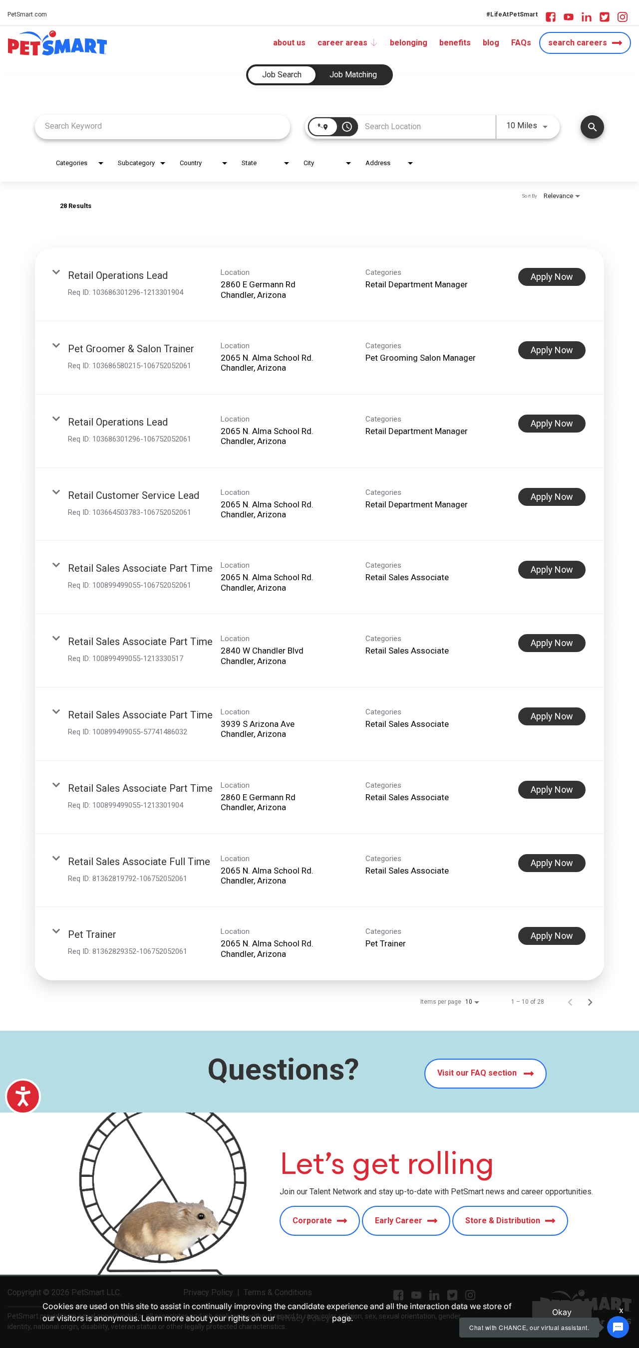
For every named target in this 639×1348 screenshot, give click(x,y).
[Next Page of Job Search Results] (590, 1002)
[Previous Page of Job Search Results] (570, 1002)
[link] (319, 284)
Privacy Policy (303, 1318)
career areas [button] (342, 42)
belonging (408, 42)
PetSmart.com (27, 14)
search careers (577, 42)
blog (491, 42)
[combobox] (162, 126)
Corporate (312, 1220)
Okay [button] (562, 1312)
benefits (455, 42)
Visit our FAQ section (478, 1073)
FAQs (521, 42)
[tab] (282, 74)
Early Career (398, 1220)
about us (289, 42)
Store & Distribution (502, 1220)
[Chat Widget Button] (618, 1327)
